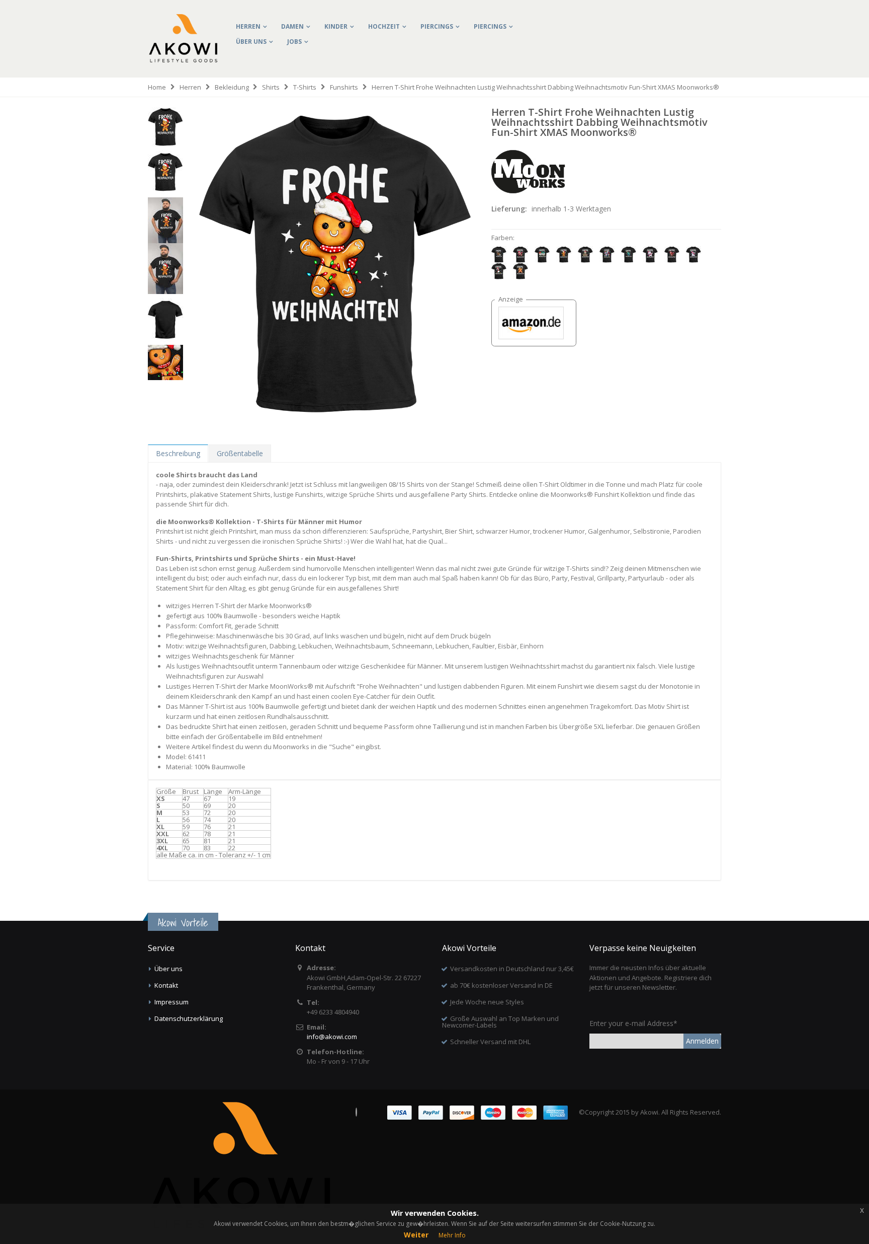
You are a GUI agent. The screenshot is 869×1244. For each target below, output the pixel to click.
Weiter (416, 1234)
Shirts (271, 87)
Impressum (171, 1001)
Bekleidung (232, 87)
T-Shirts (304, 87)
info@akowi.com (332, 1036)
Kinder (335, 26)
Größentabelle (240, 453)
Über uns (251, 41)
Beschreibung (178, 453)
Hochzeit (384, 26)
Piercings (436, 26)
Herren (248, 26)
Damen (292, 26)
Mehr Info (452, 1235)
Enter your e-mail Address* (633, 1023)
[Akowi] (183, 21)
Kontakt (166, 985)
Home (157, 87)
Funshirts (344, 87)
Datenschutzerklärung (188, 1018)
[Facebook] (356, 1112)
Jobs (294, 41)
